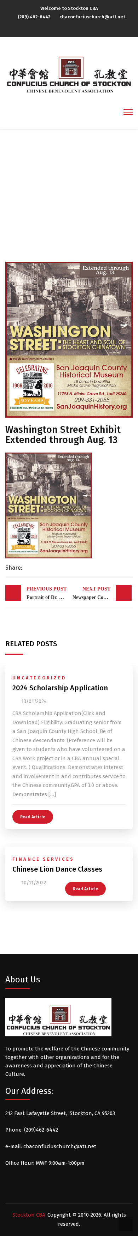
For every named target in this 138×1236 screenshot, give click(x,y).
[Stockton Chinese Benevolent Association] (69, 71)
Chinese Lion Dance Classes (57, 869)
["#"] (67, 28)
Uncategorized (39, 677)
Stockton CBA (28, 1215)
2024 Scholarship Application (60, 688)
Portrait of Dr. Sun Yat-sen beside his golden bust (47, 593)
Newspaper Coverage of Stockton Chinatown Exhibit (102, 593)
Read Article (32, 816)
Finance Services (43, 859)
